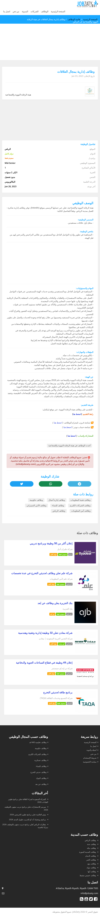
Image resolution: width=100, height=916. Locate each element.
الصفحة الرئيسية (58, 11)
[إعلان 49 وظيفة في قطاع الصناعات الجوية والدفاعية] (85, 681)
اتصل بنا (6, 11)
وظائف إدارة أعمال (56, 500)
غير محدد (62, 644)
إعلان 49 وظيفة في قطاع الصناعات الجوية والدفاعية (44, 662)
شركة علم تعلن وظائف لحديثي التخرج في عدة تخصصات (42, 573)
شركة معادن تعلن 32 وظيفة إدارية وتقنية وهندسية (45, 632)
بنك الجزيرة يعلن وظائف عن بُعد (55, 603)
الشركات (34, 11)
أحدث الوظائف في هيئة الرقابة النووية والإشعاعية (69, 445)
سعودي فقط (63, 554)
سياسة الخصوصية (89, 762)
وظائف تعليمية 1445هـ (37, 742)
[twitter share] (21, 484)
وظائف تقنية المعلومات (80, 500)
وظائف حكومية (36, 500)
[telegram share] (79, 484)
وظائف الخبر (91, 860)
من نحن (16, 11)
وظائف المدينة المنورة (87, 852)
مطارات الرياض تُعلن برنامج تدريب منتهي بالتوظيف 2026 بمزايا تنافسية (25, 826)
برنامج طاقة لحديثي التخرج (58, 692)
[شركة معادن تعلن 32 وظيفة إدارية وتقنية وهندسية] (85, 652)
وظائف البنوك (41, 778)
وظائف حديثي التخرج (38, 772)
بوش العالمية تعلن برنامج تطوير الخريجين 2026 (28, 814)
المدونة (25, 11)
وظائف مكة (91, 848)
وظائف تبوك (91, 867)
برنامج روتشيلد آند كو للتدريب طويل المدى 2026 (27, 819)
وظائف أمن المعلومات (80, 511)
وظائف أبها (92, 871)
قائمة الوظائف (74, 19)
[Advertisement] (50, 42)
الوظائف (44, 11)
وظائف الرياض (58, 511)
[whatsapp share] (50, 484)
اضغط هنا (77, 414)
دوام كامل (53, 554)
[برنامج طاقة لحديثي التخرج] (85, 711)
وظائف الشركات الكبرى (80, 505)
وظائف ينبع (92, 863)
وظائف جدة (91, 844)
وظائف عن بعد (40, 784)
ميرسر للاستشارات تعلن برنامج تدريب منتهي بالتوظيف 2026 (26, 808)
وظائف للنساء (58, 505)
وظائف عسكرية (40, 760)
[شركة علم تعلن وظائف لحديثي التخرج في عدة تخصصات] (85, 592)
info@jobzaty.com (89, 893)
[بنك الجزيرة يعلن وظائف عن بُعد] (85, 622)
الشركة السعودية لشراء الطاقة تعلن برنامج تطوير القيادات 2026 (28, 800)
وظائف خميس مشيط (88, 875)
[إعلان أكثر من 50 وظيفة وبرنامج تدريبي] (85, 562)
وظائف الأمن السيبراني (36, 505)
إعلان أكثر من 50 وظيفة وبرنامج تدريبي (51, 543)
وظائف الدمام (90, 856)
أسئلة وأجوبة (91, 750)
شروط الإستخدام (89, 758)
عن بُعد (52, 614)
